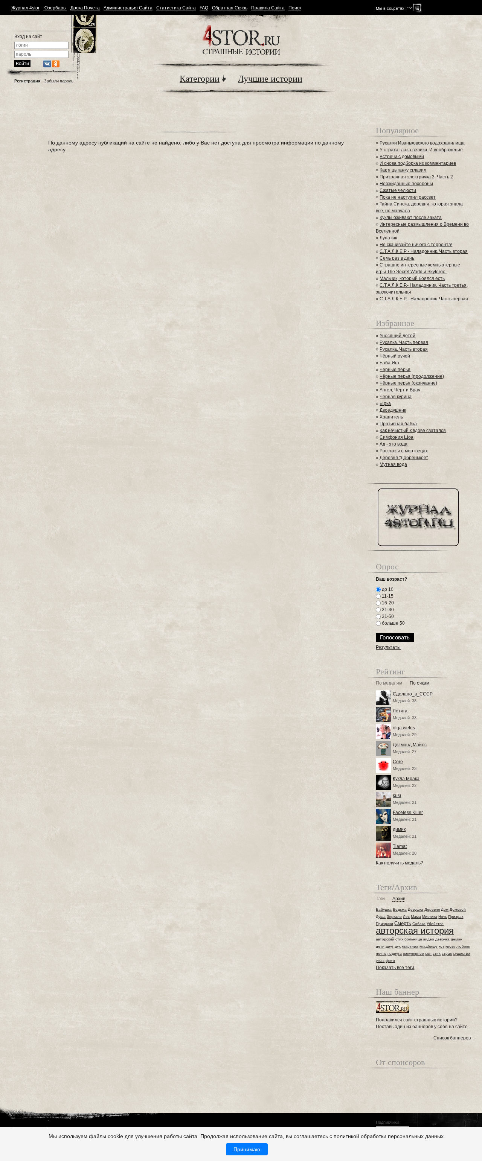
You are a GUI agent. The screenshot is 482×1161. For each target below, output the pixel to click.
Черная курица (396, 396)
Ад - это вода (393, 444)
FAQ (204, 8)
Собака (419, 924)
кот (441, 946)
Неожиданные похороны (406, 183)
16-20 (387, 603)
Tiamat (400, 846)
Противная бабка (398, 423)
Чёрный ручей (395, 356)
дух (398, 946)
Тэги (380, 898)
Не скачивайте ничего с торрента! (416, 244)
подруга (394, 953)
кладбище (428, 946)
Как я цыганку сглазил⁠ (403, 170)
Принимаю (246, 1149)
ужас (380, 961)
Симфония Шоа (396, 437)
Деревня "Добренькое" (404, 457)
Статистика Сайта (176, 8)
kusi (397, 795)
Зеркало (394, 916)
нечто (381, 953)
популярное (413, 953)
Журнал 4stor (25, 8)
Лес (406, 916)
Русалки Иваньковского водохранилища (422, 143)
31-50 (387, 616)
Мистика (429, 916)
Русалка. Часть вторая (404, 349)
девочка (442, 939)
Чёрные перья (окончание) (408, 383)
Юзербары (55, 8)
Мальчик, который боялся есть (412, 278)
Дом (444, 909)
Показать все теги (395, 967)
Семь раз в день (397, 258)
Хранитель (391, 417)
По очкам (419, 683)
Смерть (402, 923)
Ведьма (400, 909)
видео (428, 939)
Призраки (384, 924)
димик (399, 829)
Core (398, 761)
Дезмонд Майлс (410, 744)
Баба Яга (389, 362)
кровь (450, 946)
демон (456, 939)
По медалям (389, 683)
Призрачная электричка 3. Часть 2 (416, 177)
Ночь (442, 916)
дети (380, 946)
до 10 (387, 589)
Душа (381, 916)
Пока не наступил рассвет (408, 197)
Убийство (435, 924)
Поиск (294, 8)
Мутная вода (393, 464)
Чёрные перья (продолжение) (412, 376)
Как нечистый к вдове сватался (413, 430)
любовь (463, 946)
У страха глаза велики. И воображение (421, 149)
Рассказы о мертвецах (404, 450)
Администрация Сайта (128, 8)
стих (437, 953)
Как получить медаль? (399, 863)
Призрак (455, 916)
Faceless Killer (408, 812)
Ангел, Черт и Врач (400, 390)
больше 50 (393, 623)
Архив (398, 898)
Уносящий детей (397, 335)
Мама (416, 916)
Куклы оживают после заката (411, 217)
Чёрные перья (395, 369)
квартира (410, 946)
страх (447, 953)
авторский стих (389, 939)
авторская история (415, 930)
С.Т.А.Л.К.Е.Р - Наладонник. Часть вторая (424, 251)
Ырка (385, 403)
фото (390, 961)
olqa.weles (404, 727)
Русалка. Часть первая (404, 342)
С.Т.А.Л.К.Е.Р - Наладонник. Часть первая (424, 298)
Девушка (415, 909)
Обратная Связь (229, 8)
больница (413, 939)
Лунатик (388, 237)
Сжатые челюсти (398, 190)
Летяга (400, 711)
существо (461, 953)
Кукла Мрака (406, 778)
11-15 (387, 596)
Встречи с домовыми (402, 156)
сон (428, 953)
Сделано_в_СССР (413, 694)
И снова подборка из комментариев (418, 163)
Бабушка (384, 909)
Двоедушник (393, 410)
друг (390, 946)
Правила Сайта (268, 8)
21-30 (387, 609)
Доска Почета (85, 8)
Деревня (432, 909)
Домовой (458, 909)
